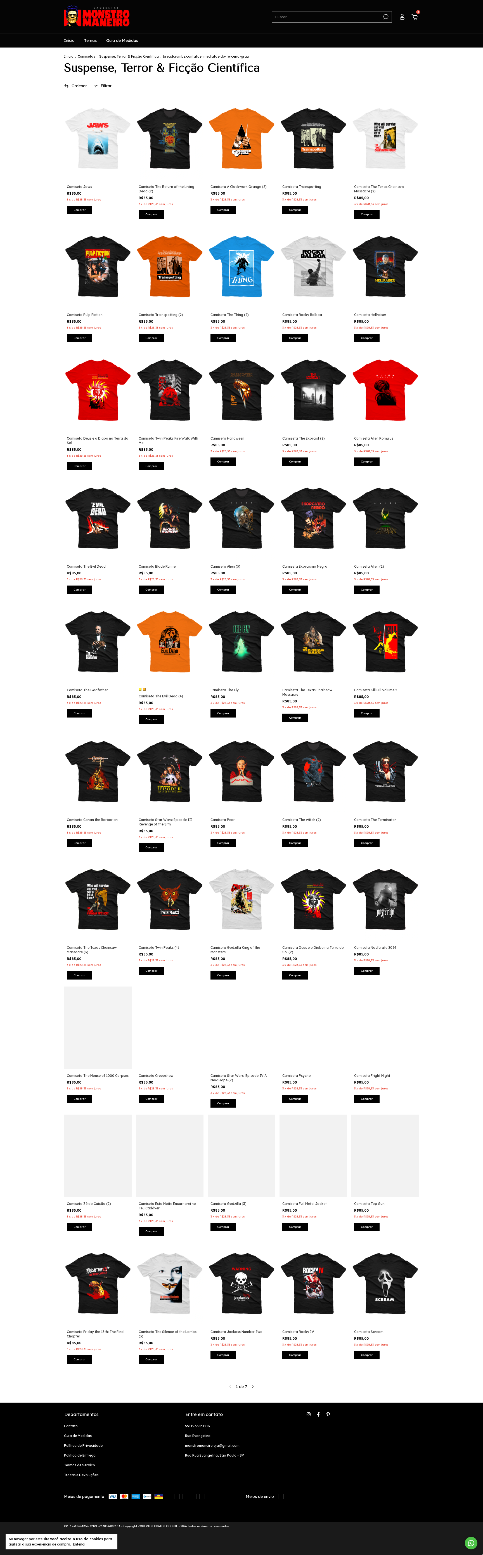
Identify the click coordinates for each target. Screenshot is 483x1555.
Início (69, 40)
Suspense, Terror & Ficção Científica (129, 56)
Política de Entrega (80, 1455)
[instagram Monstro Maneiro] (308, 1414)
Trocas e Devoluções (81, 1475)
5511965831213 (197, 1426)
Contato (71, 1426)
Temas (90, 40)
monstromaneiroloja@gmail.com (212, 1445)
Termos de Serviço (79, 1465)
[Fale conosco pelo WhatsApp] (471, 1543)
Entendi (79, 1544)
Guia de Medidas (122, 40)
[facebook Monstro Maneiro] (318, 1414)
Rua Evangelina (197, 1436)
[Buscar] (385, 16)
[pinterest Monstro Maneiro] (328, 1414)
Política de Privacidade (83, 1445)
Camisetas (86, 56)
